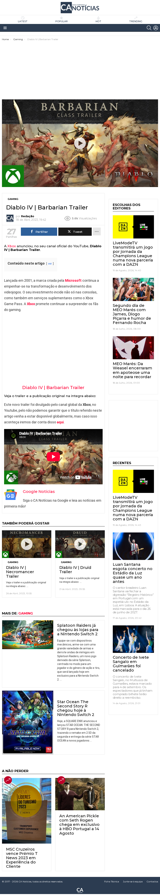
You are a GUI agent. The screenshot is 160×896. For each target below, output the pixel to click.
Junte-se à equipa (133, 881)
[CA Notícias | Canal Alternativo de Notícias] (80, 890)
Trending (135, 21)
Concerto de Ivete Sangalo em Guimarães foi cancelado (131, 664)
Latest (23, 21)
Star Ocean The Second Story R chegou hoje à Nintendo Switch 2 (75, 708)
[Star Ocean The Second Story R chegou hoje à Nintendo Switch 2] (27, 723)
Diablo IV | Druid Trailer (75, 569)
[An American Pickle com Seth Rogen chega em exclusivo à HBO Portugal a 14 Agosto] (80, 794)
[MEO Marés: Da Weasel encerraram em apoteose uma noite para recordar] (133, 347)
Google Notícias (39, 491)
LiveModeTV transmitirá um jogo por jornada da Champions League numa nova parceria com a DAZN (133, 254)
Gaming (13, 562)
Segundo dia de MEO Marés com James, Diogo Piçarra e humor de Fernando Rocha (132, 314)
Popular (61, 21)
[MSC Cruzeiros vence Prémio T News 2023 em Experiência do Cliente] (26, 811)
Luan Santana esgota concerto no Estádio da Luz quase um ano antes (132, 573)
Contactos (152, 881)
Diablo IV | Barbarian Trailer (53, 387)
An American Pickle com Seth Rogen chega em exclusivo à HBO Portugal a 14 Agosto (79, 824)
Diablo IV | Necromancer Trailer (20, 571)
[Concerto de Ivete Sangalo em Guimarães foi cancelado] (133, 639)
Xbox (11, 246)
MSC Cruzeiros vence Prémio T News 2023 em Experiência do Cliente (22, 858)
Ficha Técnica (111, 881)
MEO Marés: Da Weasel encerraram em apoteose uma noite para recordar (132, 370)
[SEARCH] (149, 28)
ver (50, 263)
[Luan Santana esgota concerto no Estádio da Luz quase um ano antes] (133, 546)
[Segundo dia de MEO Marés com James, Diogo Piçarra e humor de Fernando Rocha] (133, 289)
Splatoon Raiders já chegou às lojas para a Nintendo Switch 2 (77, 629)
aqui (60, 422)
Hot (98, 21)
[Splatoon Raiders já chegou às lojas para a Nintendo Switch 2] (27, 634)
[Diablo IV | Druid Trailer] (80, 544)
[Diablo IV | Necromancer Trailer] (26, 544)
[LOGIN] (155, 28)
